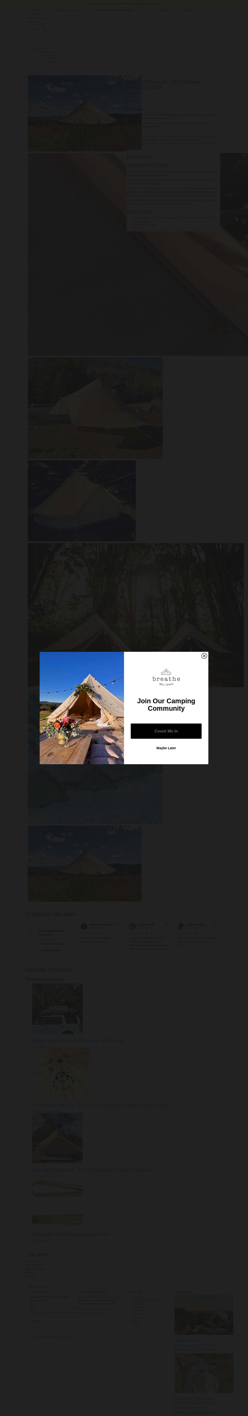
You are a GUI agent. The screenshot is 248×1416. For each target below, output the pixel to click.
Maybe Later (166, 748)
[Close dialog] (204, 656)
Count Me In (166, 731)
